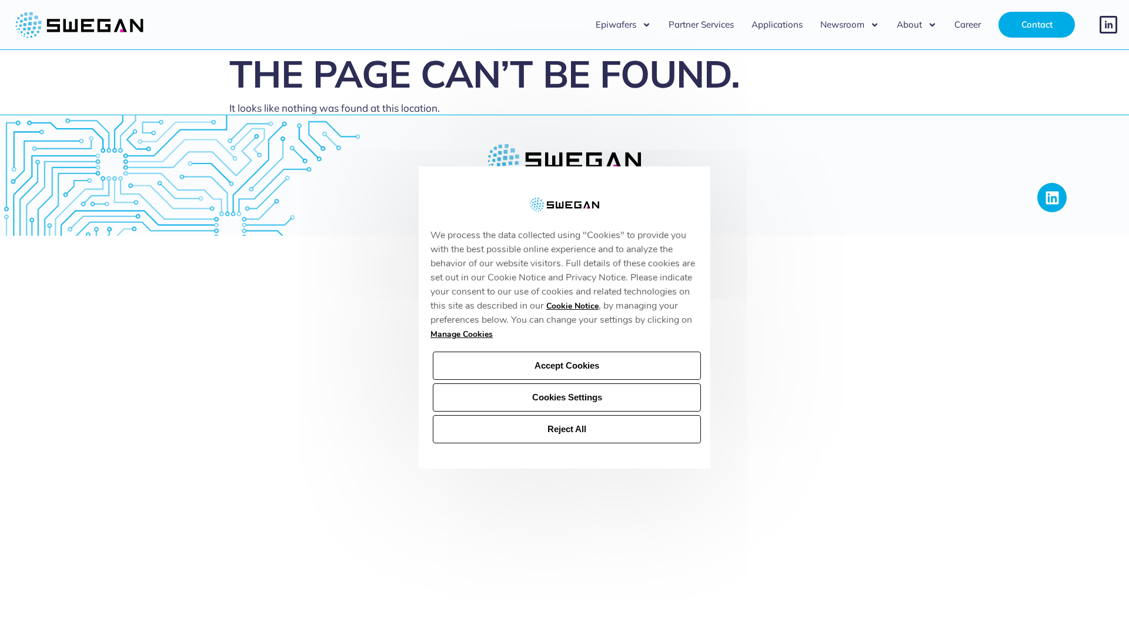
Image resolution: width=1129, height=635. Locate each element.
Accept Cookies (567, 365)
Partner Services (701, 24)
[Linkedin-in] (1108, 25)
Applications (777, 24)
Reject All (566, 429)
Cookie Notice (572, 306)
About (909, 24)
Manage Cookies (461, 334)
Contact (1037, 24)
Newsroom (842, 24)
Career (967, 24)
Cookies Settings (567, 397)
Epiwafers (616, 24)
